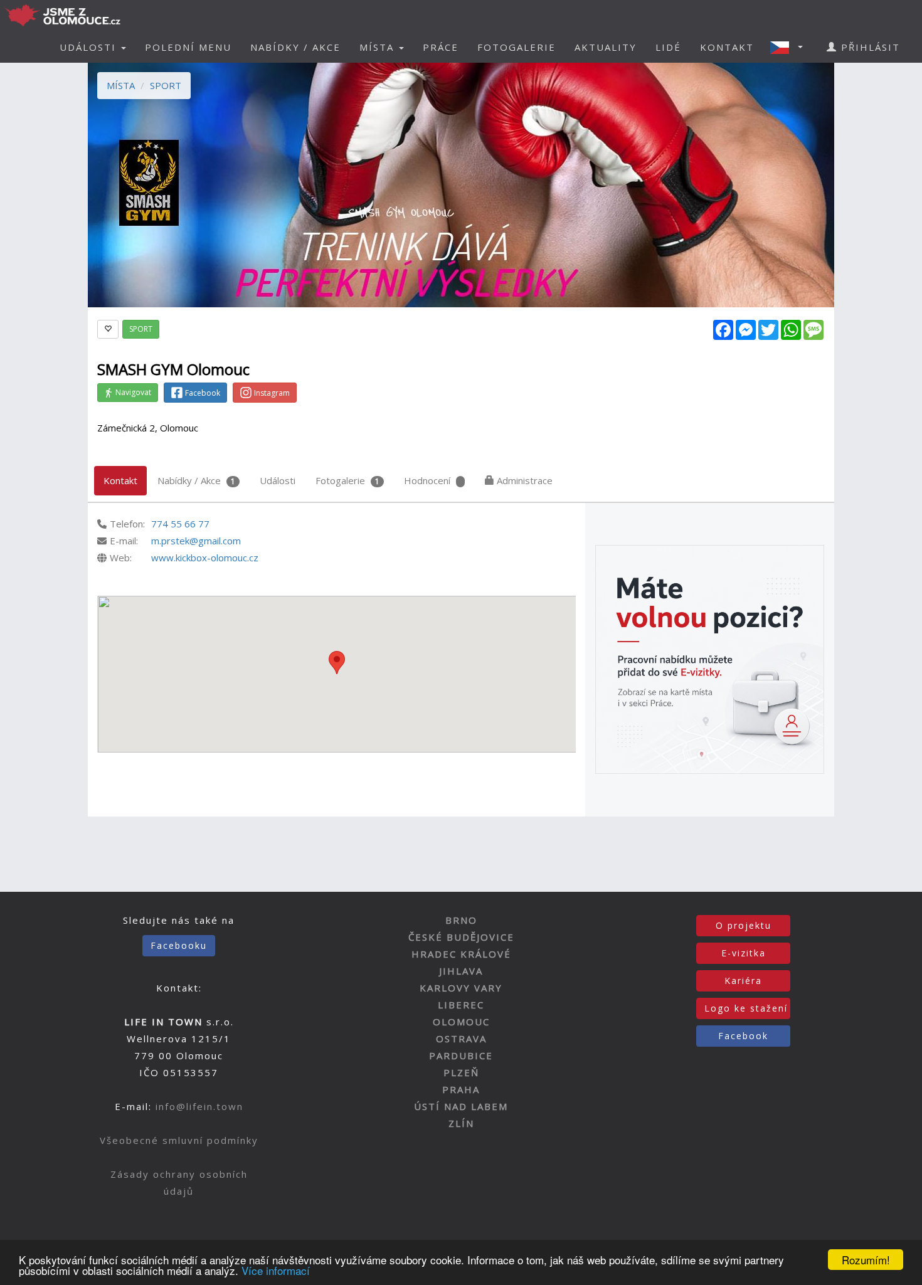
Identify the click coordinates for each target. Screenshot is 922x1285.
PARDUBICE (461, 1055)
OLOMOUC (461, 1021)
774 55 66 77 (180, 523)
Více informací (275, 1270)
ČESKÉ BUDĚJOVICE (461, 937)
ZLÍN (461, 1123)
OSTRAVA (461, 1038)
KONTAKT (727, 47)
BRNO (461, 920)
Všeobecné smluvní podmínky (179, 1140)
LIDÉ (668, 47)
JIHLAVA (461, 971)
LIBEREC (461, 1004)
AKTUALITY (606, 47)
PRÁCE (440, 47)
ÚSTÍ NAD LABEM (461, 1106)
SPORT (165, 85)
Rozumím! (866, 1259)
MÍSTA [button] (378, 47)
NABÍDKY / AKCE (295, 47)
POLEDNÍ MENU (188, 47)
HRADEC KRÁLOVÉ (461, 954)
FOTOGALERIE (516, 47)
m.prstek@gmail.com (196, 540)
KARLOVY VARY (461, 987)
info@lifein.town (199, 1106)
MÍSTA (121, 85)
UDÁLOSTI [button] (90, 47)
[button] (790, 47)
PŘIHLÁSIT (868, 47)
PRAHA (461, 1089)
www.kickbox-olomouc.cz (204, 557)
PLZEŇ (461, 1072)
